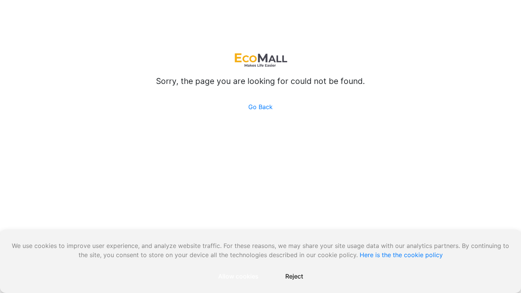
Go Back (260, 107)
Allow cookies (238, 276)
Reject (294, 276)
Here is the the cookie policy (401, 255)
